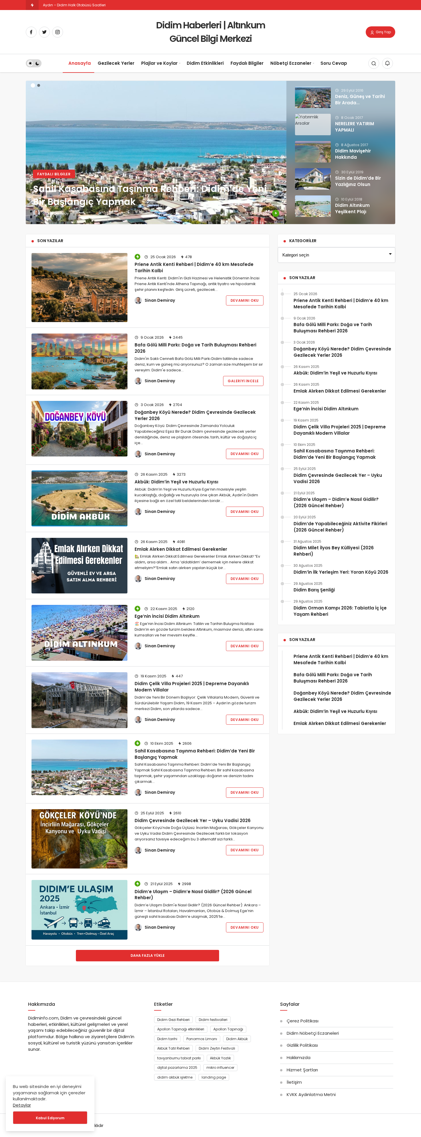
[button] (33, 85)
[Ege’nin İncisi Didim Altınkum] (79, 633)
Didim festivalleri (213, 1019)
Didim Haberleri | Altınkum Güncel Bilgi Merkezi (210, 32)
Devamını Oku (245, 300)
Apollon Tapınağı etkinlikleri (180, 1029)
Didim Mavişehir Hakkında (353, 154)
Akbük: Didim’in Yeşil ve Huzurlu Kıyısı (176, 482)
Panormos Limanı (201, 1038)
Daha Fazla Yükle (148, 955)
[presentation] (30, 149)
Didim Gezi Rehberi (173, 1019)
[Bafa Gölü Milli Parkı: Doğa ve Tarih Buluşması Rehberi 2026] (79, 361)
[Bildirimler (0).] (387, 63)
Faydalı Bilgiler (247, 63)
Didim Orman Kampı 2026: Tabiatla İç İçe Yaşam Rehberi (340, 611)
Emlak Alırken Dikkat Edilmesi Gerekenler (181, 549)
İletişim (294, 1082)
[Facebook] (31, 32)
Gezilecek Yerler (116, 63)
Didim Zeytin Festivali (217, 1048)
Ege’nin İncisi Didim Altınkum (167, 616)
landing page (214, 1077)
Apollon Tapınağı (228, 1029)
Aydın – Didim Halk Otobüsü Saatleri (74, 5)
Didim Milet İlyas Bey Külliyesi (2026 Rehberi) (334, 551)
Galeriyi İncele (243, 381)
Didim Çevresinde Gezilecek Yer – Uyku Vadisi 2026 (193, 821)
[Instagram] (57, 32)
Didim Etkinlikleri (205, 63)
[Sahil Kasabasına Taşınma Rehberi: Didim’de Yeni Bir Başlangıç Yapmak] (210, 152)
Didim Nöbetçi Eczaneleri (313, 1033)
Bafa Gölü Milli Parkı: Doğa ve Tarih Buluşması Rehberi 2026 (195, 348)
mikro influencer (220, 1067)
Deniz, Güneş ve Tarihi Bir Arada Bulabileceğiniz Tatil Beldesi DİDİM (360, 105)
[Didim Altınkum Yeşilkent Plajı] (313, 206)
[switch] (34, 64)
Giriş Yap (383, 32)
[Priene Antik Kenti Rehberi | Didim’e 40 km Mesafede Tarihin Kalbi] (79, 287)
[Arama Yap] (373, 63)
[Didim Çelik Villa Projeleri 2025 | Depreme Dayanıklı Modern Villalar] (79, 700)
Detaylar (22, 1105)
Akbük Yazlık (220, 1058)
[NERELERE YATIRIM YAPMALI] (313, 124)
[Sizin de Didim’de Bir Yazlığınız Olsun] (313, 179)
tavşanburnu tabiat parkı (179, 1058)
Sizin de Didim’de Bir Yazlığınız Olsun (358, 181)
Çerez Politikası (302, 1021)
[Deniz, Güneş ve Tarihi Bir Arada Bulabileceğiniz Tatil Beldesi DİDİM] (313, 97)
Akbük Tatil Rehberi (173, 1048)
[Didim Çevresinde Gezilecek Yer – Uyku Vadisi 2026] (79, 839)
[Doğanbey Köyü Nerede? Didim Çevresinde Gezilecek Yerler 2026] (79, 429)
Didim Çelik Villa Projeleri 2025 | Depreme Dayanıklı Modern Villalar (192, 687)
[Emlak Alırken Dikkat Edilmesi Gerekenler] (79, 566)
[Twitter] (44, 32)
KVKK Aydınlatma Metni (311, 1094)
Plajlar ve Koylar (159, 63)
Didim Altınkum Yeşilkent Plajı (352, 208)
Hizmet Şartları (302, 1070)
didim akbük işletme (174, 1077)
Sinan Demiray (160, 300)
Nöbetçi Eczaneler (290, 63)
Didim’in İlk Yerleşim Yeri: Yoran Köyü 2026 (341, 572)
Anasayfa (79, 63)
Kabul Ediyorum (50, 1118)
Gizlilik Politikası (302, 1045)
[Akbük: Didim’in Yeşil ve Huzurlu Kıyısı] (79, 498)
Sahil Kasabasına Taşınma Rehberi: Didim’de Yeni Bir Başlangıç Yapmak (195, 754)
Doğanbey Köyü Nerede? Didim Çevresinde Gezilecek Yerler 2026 (342, 352)
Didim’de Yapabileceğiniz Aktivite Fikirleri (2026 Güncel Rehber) (340, 527)
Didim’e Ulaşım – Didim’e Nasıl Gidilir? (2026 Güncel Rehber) (193, 894)
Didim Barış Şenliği (314, 590)
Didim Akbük (237, 1038)
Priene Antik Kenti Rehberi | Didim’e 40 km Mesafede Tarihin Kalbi (194, 267)
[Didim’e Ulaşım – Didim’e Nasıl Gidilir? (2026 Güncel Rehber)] (79, 910)
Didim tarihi (167, 1038)
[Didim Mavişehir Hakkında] (313, 151)
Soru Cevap (333, 63)
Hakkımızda (298, 1057)
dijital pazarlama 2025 (177, 1067)
